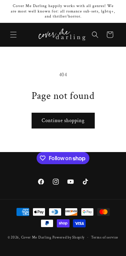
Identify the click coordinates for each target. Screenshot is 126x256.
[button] (13, 34)
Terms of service (104, 237)
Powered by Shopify (68, 237)
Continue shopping (63, 120)
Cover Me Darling (36, 237)
